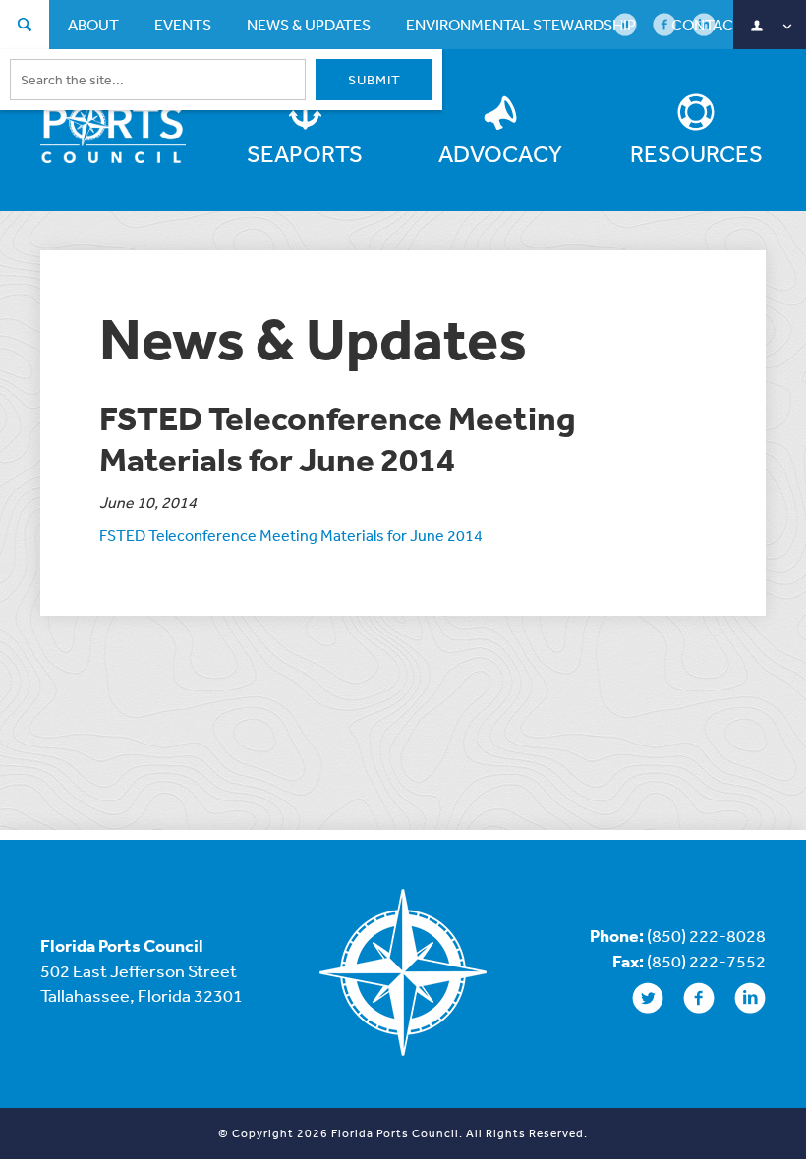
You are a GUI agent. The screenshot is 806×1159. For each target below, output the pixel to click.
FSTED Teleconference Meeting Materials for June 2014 (291, 535)
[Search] (24, 27)
